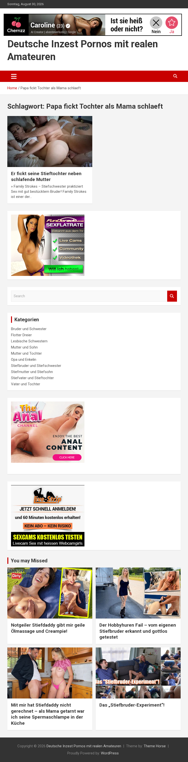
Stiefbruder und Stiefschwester (36, 365)
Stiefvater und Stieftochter (32, 378)
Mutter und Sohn (24, 347)
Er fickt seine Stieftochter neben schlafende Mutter (46, 176)
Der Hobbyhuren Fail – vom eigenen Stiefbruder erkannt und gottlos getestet (137, 631)
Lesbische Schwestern (29, 341)
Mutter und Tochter (26, 353)
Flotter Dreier (21, 335)
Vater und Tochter (25, 384)
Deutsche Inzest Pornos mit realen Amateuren (84, 746)
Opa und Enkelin (23, 359)
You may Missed (29, 561)
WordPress (110, 753)
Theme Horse (155, 746)
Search (172, 296)
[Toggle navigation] (13, 76)
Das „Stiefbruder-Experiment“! (131, 705)
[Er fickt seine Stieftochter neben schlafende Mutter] (50, 141)
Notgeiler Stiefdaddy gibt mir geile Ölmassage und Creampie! (48, 628)
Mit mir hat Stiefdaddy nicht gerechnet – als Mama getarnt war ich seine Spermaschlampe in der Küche (47, 714)
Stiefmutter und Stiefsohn (32, 372)
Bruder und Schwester (29, 329)
